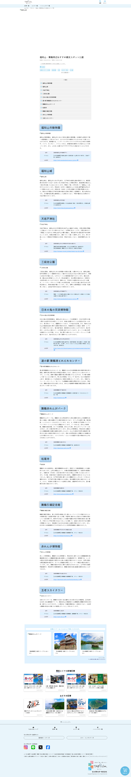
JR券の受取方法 (52, 756)
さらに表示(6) (64, 72)
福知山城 (45, 87)
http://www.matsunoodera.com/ (63, 494)
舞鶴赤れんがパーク (49, 104)
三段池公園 (46, 94)
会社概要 (33, 754)
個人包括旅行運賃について (78, 754)
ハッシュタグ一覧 (45, 6)
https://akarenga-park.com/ (61, 448)
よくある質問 (27, 754)
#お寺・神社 (65, 70)
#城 (59, 70)
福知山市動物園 (47, 83)
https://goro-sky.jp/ (59, 616)
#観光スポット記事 (45, 70)
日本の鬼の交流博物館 (49, 97)
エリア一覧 (35, 6)
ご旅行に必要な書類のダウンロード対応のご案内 (35, 756)
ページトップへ (66, 722)
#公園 (71, 70)
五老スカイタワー (48, 118)
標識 (38, 754)
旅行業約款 (68, 754)
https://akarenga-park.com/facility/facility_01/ (67, 579)
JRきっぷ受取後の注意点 (64, 756)
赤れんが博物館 (47, 115)
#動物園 (54, 70)
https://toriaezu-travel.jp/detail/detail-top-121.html (68, 251)
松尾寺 (45, 108)
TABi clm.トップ (33, 729)
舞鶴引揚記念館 (47, 111)
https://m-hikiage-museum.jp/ (62, 535)
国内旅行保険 (89, 754)
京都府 (43, 67)
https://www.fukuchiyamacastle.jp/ (64, 208)
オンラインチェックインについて (98, 756)
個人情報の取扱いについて (46, 754)
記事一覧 (26, 6)
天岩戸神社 (46, 90)
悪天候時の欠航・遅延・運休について (80, 756)
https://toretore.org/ (59, 397)
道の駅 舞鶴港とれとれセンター (52, 101)
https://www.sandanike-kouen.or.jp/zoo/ (65, 160)
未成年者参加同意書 (59, 754)
